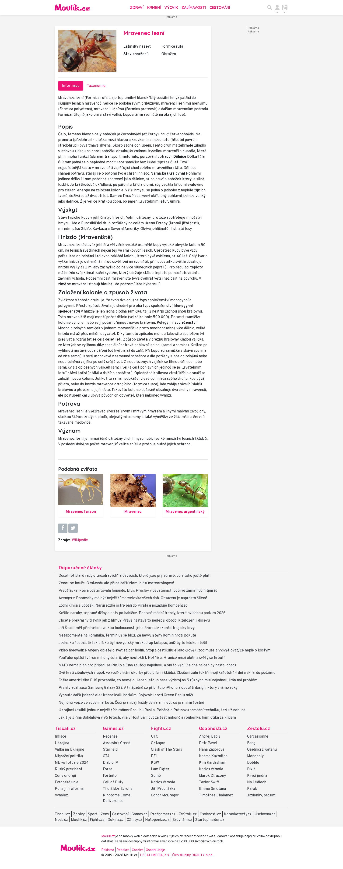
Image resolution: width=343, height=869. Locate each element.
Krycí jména (257, 776)
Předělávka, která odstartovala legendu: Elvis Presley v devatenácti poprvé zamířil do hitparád (138, 590)
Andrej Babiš (209, 736)
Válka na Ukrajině (69, 749)
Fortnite (110, 776)
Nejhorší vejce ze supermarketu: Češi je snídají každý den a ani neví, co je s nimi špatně (131, 702)
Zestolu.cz (258, 729)
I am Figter (160, 769)
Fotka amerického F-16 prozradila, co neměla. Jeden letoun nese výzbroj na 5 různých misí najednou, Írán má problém (158, 680)
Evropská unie (66, 782)
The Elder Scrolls (117, 789)
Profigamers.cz (162, 814)
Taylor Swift (209, 782)
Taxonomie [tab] (96, 86)
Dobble (253, 762)
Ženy (105, 814)
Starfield (110, 749)
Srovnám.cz (182, 820)
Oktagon (158, 743)
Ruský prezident (68, 769)
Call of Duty (113, 782)
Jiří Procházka (163, 789)
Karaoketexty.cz (238, 814)
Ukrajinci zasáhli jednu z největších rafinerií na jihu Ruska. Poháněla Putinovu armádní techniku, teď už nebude (152, 710)
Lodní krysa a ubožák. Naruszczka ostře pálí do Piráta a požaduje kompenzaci (123, 605)
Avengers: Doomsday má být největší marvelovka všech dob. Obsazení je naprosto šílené (133, 598)
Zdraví (137, 7)
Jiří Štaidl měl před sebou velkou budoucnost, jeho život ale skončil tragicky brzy (127, 628)
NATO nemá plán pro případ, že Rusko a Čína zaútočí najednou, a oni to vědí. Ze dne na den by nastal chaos (147, 665)
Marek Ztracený (212, 776)
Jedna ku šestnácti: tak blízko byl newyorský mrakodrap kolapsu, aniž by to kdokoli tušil (133, 643)
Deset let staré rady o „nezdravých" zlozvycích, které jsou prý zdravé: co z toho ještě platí (134, 575)
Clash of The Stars (166, 749)
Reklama (107, 850)
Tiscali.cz (65, 729)
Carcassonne (257, 736)
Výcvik (171, 7)
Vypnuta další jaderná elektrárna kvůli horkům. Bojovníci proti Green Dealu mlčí (126, 695)
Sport (93, 814)
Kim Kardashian (212, 762)
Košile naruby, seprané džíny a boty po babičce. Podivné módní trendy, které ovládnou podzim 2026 (142, 613)
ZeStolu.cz (187, 814)
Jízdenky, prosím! (261, 795)
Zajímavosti (194, 7)
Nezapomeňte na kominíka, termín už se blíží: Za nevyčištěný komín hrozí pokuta (127, 635)
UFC (154, 736)
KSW (155, 762)
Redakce (123, 850)
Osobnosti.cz (213, 729)
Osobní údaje (155, 850)
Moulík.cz (79, 820)
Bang (251, 743)
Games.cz (113, 729)
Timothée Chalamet (216, 795)
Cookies (138, 850)
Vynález (61, 795)
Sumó (156, 776)
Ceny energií (65, 776)
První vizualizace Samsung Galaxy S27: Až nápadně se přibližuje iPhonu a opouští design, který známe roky (148, 688)
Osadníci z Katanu (262, 749)
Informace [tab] (71, 86)
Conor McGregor (165, 795)
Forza (107, 769)
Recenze (110, 736)
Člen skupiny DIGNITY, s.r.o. (192, 855)
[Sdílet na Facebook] (62, 528)
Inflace (60, 736)
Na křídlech (256, 782)
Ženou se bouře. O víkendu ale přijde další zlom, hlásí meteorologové (116, 583)
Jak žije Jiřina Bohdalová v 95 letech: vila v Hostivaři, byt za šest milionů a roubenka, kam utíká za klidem (147, 717)
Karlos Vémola (163, 782)
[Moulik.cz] (72, 7)
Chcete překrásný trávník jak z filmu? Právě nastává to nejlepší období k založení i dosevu (134, 620)
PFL (154, 756)
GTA (106, 756)
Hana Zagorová (211, 749)
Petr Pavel (208, 743)
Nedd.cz (61, 820)
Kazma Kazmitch (213, 756)
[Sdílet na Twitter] (73, 528)
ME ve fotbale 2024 (72, 762)
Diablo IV (110, 762)
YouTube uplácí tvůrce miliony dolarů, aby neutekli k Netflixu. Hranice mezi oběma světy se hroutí (141, 658)
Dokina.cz (116, 820)
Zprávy (79, 814)
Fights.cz (161, 729)
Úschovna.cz (265, 814)
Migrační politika (69, 756)
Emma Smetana (212, 789)
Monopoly (255, 756)
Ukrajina (62, 743)
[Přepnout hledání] (269, 7)
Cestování (220, 7)
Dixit (251, 769)
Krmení (154, 7)
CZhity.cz (134, 820)
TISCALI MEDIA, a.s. (155, 855)
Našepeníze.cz (157, 820)
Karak (252, 789)
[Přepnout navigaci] (277, 7)
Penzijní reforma (69, 789)
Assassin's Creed (116, 743)
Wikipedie (80, 540)
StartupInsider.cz (209, 820)
